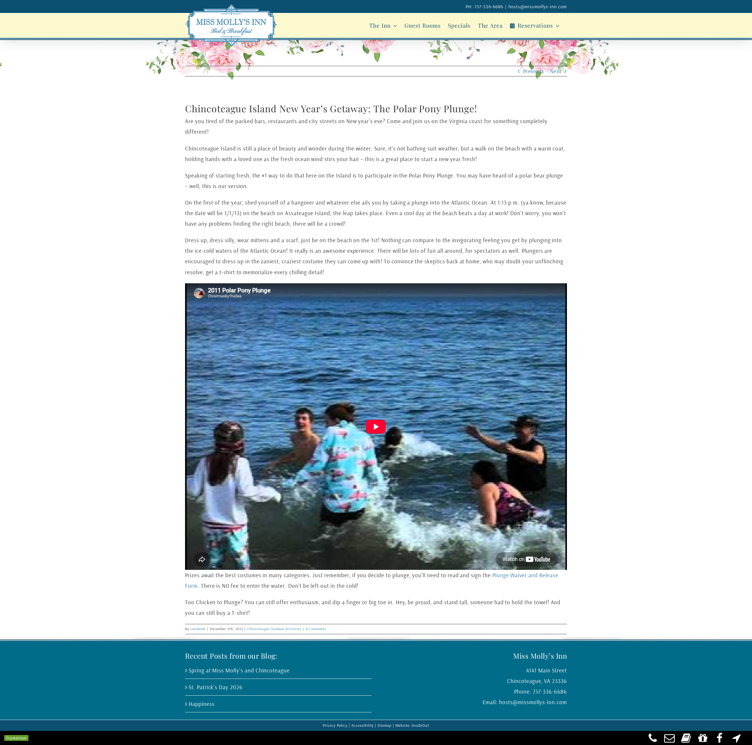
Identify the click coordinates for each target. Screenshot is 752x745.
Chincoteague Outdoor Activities (274, 629)
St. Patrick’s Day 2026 (216, 687)
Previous (533, 71)
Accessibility (362, 725)
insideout (198, 629)
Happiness (202, 703)
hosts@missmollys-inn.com (537, 6)
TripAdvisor (16, 737)
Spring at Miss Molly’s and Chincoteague (239, 670)
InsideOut (420, 725)
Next (555, 71)
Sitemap (384, 725)
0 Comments (316, 629)
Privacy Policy (335, 725)
